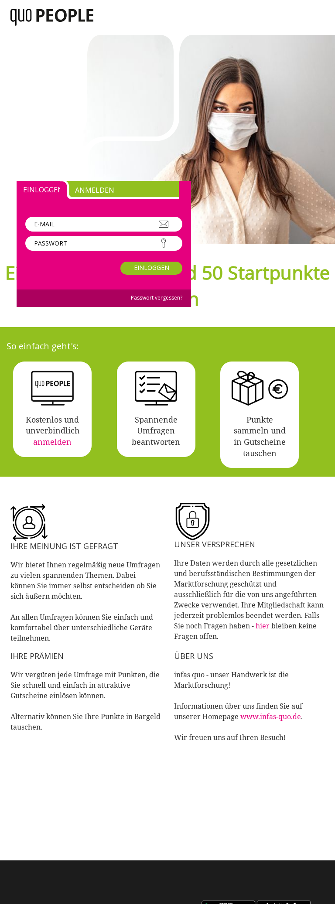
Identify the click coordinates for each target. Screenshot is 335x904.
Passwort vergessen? (156, 297)
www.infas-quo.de (270, 716)
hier (263, 626)
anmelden (52, 442)
